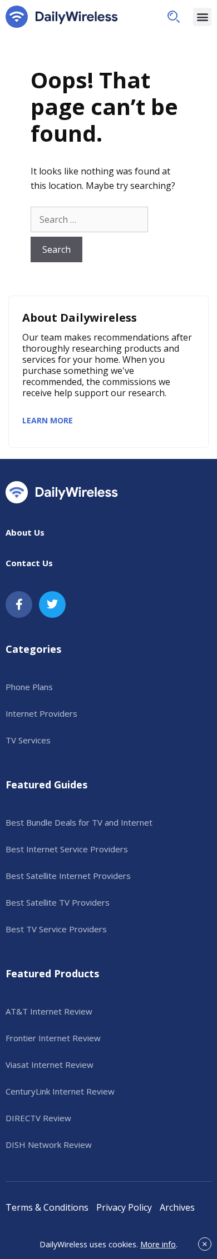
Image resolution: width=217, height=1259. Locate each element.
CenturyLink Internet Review (60, 1091)
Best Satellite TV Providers (58, 902)
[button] (173, 17)
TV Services (28, 740)
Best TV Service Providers (56, 929)
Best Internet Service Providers (67, 849)
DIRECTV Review (38, 1117)
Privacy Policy (124, 1207)
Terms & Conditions (47, 1207)
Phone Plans (29, 686)
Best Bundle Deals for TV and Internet (79, 822)
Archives (177, 1207)
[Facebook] (19, 604)
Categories (33, 649)
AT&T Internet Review (49, 1011)
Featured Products (52, 973)
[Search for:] (89, 219)
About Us (25, 532)
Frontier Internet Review (53, 1037)
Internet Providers (41, 713)
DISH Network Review (49, 1144)
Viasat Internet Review (49, 1064)
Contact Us (29, 562)
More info (158, 1244)
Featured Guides (46, 784)
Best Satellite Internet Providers (68, 875)
